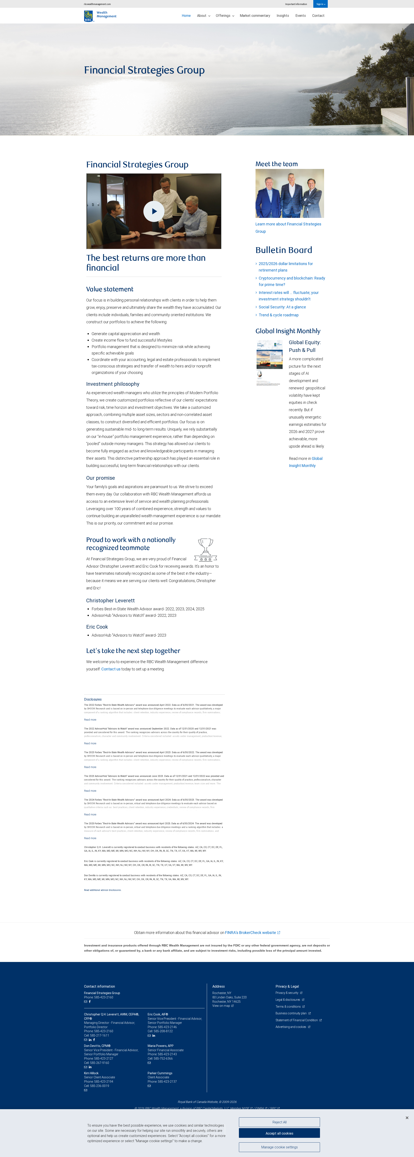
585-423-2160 (103, 1031)
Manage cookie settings (279, 1147)
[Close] (407, 1118)
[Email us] (86, 1002)
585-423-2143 (167, 1054)
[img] (207, 79)
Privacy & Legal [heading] (287, 986)
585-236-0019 (99, 1086)
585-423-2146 (167, 1027)
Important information (296, 4)
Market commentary (255, 15)
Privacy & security (287, 993)
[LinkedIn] (91, 1040)
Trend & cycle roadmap (279, 314)
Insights (283, 15)
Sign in (320, 4)
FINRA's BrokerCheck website (250, 932)
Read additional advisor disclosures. (103, 890)
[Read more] (90, 719)
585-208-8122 (163, 1031)
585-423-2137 (167, 1082)
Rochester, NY (221, 993)
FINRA (259, 1108)
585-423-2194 (103, 1082)
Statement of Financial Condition (297, 1020)
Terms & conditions (288, 1007)
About (202, 15)
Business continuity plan (291, 1013)
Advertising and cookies (291, 1027)
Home (186, 15)
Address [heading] (218, 986)
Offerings (223, 15)
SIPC (273, 1108)
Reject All (280, 1122)
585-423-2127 (103, 1058)
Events (300, 15)
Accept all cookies (279, 1133)
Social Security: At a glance (282, 306)
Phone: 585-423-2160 (98, 997)
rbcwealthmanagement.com (97, 4)
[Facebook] (90, 1002)
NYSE (245, 1108)
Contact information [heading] (99, 986)
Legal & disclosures (288, 1000)
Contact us (111, 669)
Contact (318, 15)
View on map (221, 1006)
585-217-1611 (99, 1035)
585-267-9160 (99, 1063)
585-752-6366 (163, 1058)
